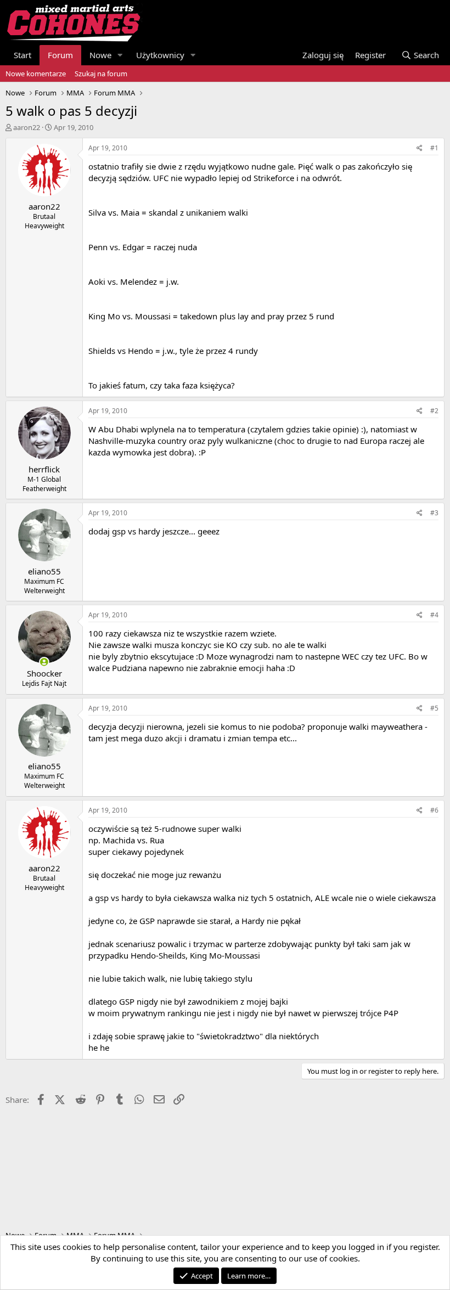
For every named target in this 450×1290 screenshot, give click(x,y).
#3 (434, 512)
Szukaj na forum (101, 73)
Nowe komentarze (35, 73)
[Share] (419, 148)
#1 (434, 148)
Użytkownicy (160, 54)
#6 (434, 810)
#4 (434, 614)
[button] (120, 55)
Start (22, 54)
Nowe (100, 54)
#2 (434, 410)
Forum (60, 54)
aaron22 (26, 127)
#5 (434, 708)
